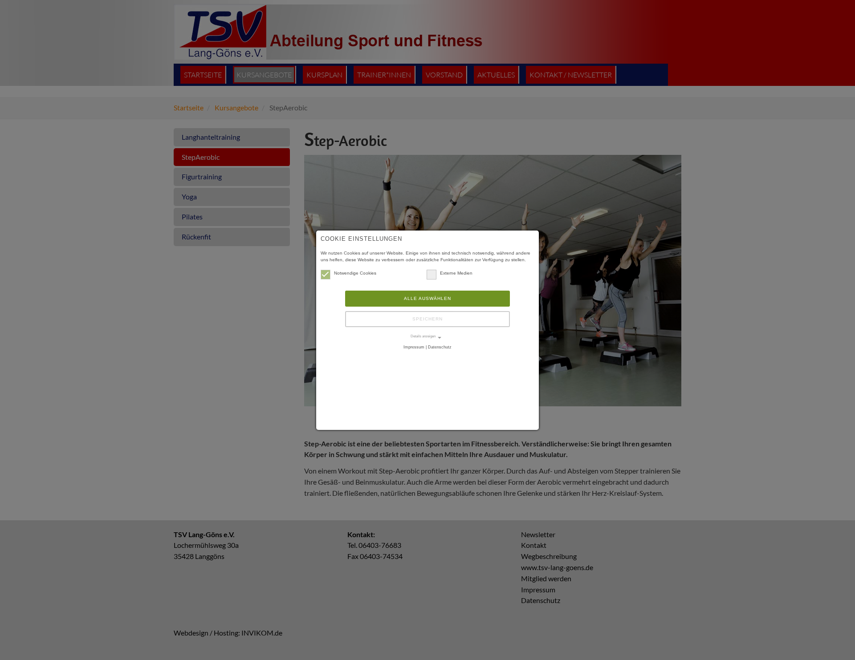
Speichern (427, 318)
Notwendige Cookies (355, 273)
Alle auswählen (427, 298)
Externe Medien (456, 273)
